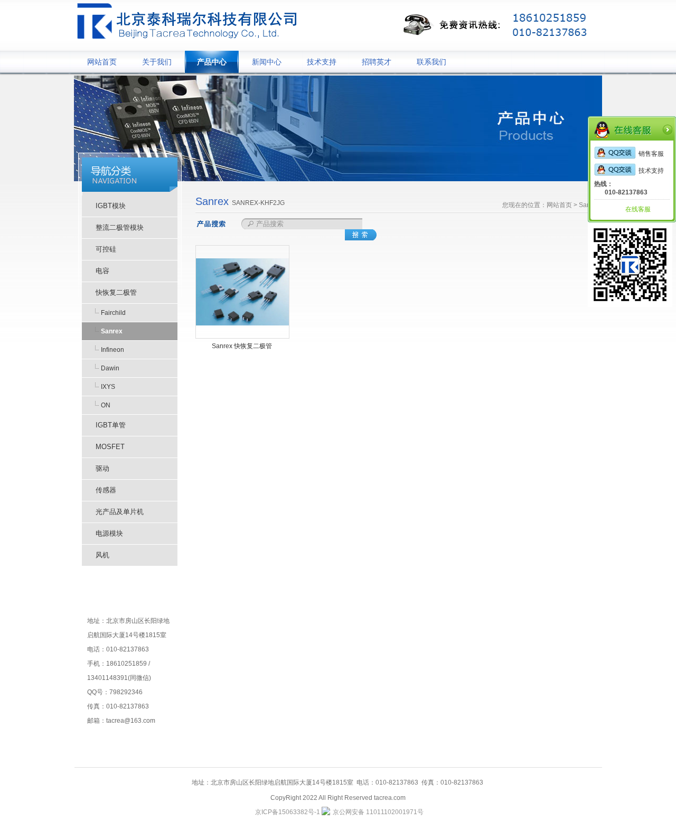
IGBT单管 (111, 425)
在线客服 (638, 209)
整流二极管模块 (120, 227)
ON (105, 405)
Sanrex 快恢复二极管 (242, 346)
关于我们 (157, 62)
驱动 (102, 468)
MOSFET (110, 447)
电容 (102, 271)
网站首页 (102, 62)
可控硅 (106, 249)
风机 (102, 555)
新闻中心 (266, 62)
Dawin (110, 368)
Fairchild (113, 312)
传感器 (106, 490)
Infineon (112, 349)
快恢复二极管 (116, 292)
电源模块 (109, 533)
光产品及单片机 (120, 512)
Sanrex (112, 331)
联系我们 (431, 62)
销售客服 (651, 153)
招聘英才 (376, 62)
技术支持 (321, 62)
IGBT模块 (111, 206)
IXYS (108, 386)
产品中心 (212, 62)
